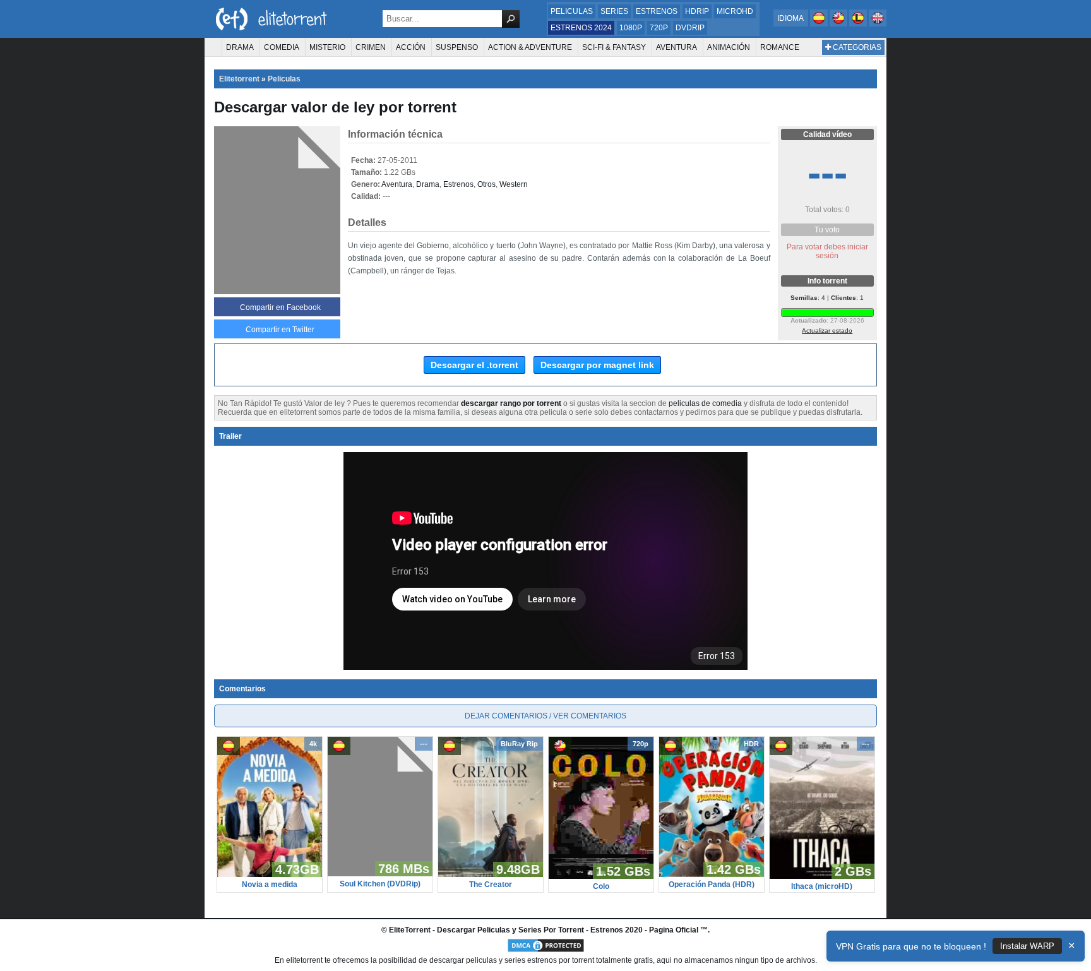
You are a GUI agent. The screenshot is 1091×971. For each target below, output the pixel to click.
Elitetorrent (239, 78)
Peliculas (572, 11)
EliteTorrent (410, 930)
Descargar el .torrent (474, 365)
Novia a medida (269, 884)
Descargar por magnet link (597, 365)
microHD (735, 11)
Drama (240, 47)
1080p (630, 27)
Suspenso (457, 47)
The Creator (490, 884)
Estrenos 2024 (581, 27)
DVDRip (690, 27)
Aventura (676, 47)
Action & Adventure (530, 47)
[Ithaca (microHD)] (822, 876)
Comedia (281, 47)
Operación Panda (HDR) (711, 884)
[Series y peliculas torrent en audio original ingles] (877, 24)
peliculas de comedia (705, 403)
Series (614, 11)
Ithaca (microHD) (821, 886)
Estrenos (656, 11)
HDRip (697, 11)
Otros (486, 184)
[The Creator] (490, 874)
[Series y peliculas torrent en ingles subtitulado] (839, 24)
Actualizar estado (827, 330)
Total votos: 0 (827, 209)
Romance (779, 47)
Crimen (370, 47)
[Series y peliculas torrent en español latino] (859, 24)
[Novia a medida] (269, 874)
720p (659, 27)
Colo (601, 886)
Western (513, 184)
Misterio (327, 47)
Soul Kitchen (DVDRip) (380, 883)
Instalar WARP (1027, 946)
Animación (728, 47)
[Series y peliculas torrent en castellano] (820, 24)
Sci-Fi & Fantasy (614, 47)
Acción (411, 47)
